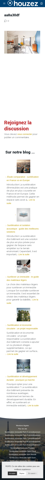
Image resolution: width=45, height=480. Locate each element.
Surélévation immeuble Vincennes (22, 461)
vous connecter (24, 134)
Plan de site (22, 429)
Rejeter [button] (21, 473)
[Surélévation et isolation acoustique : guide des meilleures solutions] (22, 215)
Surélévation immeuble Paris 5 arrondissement (22, 432)
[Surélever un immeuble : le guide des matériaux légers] (22, 266)
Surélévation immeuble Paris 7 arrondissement (22, 438)
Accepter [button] (12, 473)
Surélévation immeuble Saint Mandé (22, 454)
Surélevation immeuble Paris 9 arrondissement (22, 445)
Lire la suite (23, 254)
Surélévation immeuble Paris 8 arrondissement (22, 442)
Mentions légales (22, 425)
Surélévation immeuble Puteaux (22, 448)
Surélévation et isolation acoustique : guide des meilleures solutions (23, 228)
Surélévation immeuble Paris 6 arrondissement (22, 435)
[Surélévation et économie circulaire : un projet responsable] (22, 314)
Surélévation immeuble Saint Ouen (22, 458)
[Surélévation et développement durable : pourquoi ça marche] (22, 366)
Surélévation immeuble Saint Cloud (22, 451)
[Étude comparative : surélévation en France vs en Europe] (22, 166)
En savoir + (32, 473)
